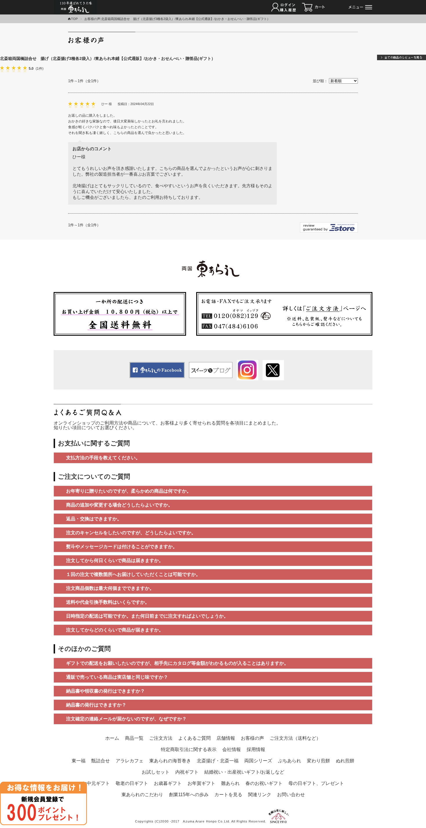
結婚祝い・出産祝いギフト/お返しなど (244, 772)
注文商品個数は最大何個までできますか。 (110, 588)
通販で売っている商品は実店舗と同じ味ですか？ (117, 677)
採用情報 (256, 749)
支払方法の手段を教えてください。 (103, 457)
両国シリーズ (258, 760)
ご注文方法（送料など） (295, 738)
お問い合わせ (291, 794)
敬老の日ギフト (132, 783)
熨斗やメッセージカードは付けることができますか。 (121, 546)
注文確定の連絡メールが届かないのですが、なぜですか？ (126, 718)
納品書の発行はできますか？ (96, 704)
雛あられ (230, 783)
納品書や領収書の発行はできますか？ (105, 691)
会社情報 (231, 749)
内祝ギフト (187, 772)
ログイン (286, 7)
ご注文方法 (160, 738)
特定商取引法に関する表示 (188, 749)
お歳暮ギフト (168, 783)
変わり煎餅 (318, 760)
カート (322, 7)
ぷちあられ (289, 760)
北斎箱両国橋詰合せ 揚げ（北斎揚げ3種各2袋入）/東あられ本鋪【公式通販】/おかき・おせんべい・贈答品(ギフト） (107, 58)
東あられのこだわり (142, 794)
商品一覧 (134, 738)
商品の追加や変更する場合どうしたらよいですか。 (119, 504)
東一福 (78, 760)
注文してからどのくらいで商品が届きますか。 (114, 629)
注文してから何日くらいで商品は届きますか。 (114, 560)
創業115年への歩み (189, 794)
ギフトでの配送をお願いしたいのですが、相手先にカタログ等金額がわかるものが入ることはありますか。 (177, 663)
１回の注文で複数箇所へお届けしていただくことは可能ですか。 (133, 574)
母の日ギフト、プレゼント (316, 783)
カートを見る (228, 794)
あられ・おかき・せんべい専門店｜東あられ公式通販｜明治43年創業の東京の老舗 (76, 7)
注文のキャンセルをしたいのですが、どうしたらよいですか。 (131, 532)
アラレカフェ (129, 760)
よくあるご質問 (194, 738)
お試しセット (156, 772)
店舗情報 (225, 738)
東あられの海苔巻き (170, 760)
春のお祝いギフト (264, 783)
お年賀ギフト (201, 783)
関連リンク (259, 794)
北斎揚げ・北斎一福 (218, 760)
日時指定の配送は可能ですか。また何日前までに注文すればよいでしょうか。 (147, 616)
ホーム (112, 738)
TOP (74, 19)
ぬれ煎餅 (345, 760)
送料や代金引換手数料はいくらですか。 (108, 602)
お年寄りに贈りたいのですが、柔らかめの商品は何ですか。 (128, 491)
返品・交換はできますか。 (94, 518)
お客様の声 (252, 738)
